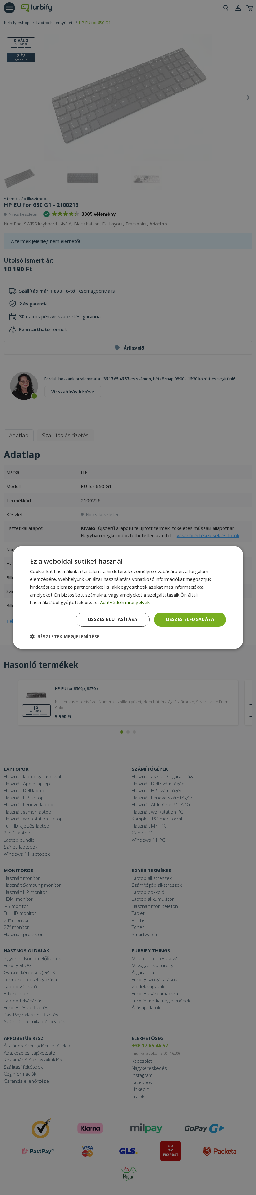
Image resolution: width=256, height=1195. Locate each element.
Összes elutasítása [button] (112, 619)
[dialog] (128, 597)
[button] (65, 636)
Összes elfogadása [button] (190, 619)
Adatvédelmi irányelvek (125, 602)
